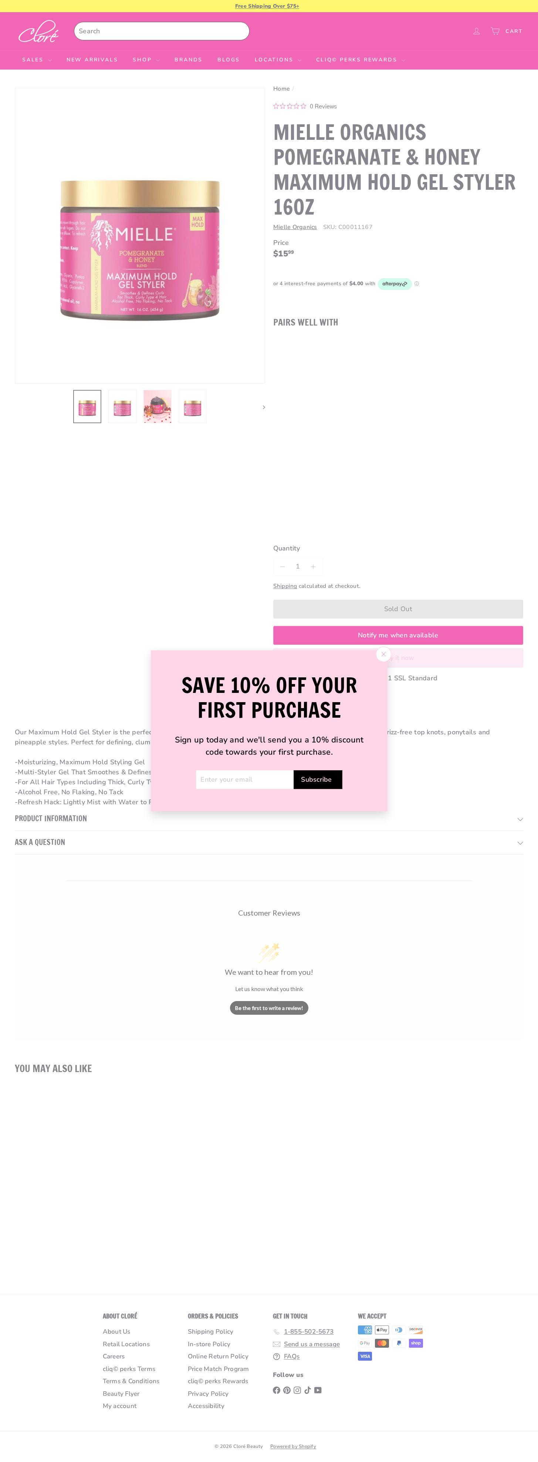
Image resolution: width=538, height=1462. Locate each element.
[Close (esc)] (383, 654)
